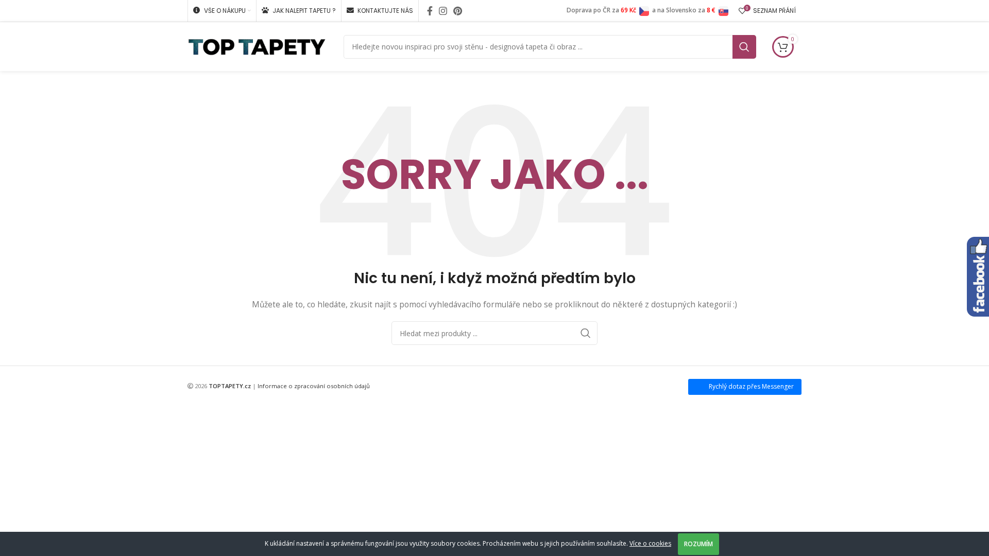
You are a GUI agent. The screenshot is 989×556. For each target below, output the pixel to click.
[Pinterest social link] (457, 11)
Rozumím (698, 544)
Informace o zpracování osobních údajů (314, 386)
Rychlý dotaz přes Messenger (751, 386)
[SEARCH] (744, 47)
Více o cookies (650, 543)
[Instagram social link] (443, 11)
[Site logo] (256, 45)
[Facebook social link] (430, 11)
